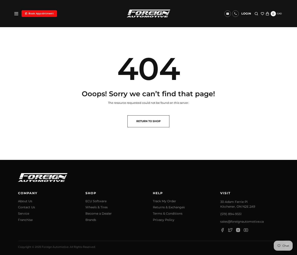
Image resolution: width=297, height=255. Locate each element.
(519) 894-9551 (231, 214)
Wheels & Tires (96, 207)
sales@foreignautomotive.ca (242, 222)
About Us (25, 201)
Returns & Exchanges (169, 207)
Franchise (25, 220)
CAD (279, 13)
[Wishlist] (262, 14)
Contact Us (26, 207)
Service (23, 213)
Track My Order (164, 201)
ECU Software (96, 201)
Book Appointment (41, 13)
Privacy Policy (163, 220)
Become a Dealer (98, 213)
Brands (90, 220)
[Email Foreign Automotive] (227, 13)
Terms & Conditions (167, 213)
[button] (235, 13)
